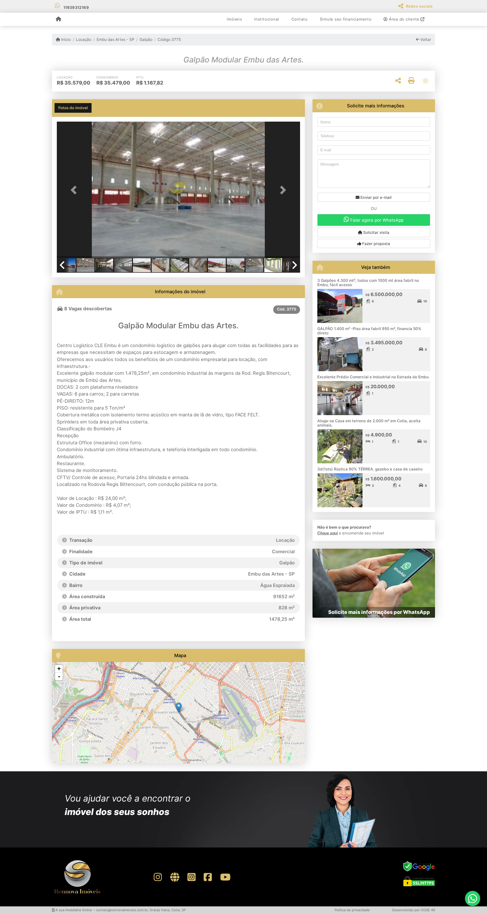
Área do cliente (404, 19)
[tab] (73, 108)
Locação (83, 39)
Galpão (146, 39)
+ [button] (59, 668)
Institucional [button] (266, 19)
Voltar (425, 39)
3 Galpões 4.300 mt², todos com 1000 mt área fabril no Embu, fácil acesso (368, 282)
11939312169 (76, 7)
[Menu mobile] (58, 19)
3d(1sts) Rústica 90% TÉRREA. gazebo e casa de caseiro (370, 469)
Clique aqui (327, 533)
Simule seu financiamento (346, 19)
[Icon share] (158, 877)
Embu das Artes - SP (115, 39)
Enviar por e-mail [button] (375, 197)
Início (65, 39)
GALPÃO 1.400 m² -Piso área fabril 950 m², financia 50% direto (369, 330)
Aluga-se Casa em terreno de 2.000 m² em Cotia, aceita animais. (369, 423)
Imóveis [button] (234, 19)
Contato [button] (299, 19)
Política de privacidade (352, 910)
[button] (75, 190)
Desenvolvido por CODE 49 (413, 910)
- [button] (59, 676)
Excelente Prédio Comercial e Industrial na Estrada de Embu (373, 376)
